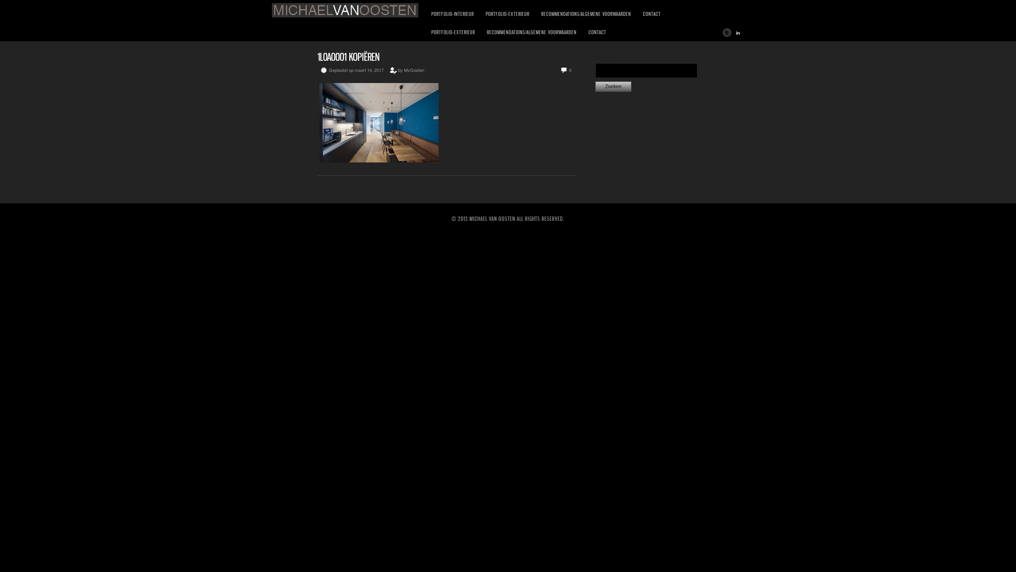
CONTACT (652, 14)
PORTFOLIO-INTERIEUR (452, 14)
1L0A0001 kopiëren (349, 57)
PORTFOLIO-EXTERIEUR (507, 14)
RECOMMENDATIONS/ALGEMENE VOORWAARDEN (586, 14)
